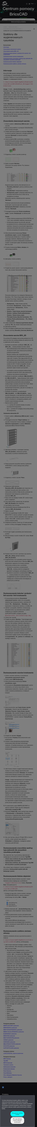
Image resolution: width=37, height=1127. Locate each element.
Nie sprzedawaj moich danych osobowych (17, 1120)
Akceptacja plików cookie (17, 1113)
